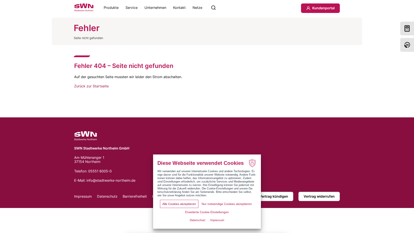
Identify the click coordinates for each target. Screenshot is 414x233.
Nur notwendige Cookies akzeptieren (227, 204)
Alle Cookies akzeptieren (179, 204)
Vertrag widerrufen (319, 196)
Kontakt (179, 7)
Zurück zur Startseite (91, 86)
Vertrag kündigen (273, 196)
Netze (197, 7)
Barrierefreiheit (135, 196)
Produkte (111, 7)
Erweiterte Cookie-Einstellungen (207, 212)
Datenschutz (107, 196)
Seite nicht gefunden (88, 38)
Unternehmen (155, 7)
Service (131, 7)
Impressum (83, 196)
